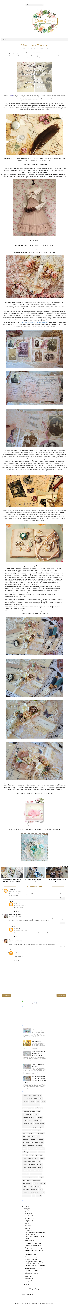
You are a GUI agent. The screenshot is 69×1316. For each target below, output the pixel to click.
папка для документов (29, 1161)
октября (28, 1216)
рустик (40, 1171)
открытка (35, 48)
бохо (38, 1101)
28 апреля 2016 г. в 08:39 (16, 942)
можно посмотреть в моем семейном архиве (33, 322)
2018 (25, 1204)
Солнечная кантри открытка (33, 1268)
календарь (31, 1130)
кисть (30, 1133)
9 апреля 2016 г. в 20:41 (15, 916)
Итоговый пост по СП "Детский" (35, 1266)
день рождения (27, 1114)
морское (34, 1149)
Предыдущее (61, 995)
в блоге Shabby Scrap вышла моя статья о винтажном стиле (26, 54)
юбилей (39, 1196)
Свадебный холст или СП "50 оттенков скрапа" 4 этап (12, 880)
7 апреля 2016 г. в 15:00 (15, 891)
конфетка (25, 1139)
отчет (36, 1158)
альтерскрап (32, 1095)
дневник (39, 1117)
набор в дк (26, 1152)
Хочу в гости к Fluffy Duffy (33, 1243)
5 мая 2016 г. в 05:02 (20, 954)
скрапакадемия (27, 1180)
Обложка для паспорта (32, 1273)
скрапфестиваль (27, 1183)
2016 (25, 1209)
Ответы (12, 901)
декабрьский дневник (29, 1111)
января (27, 1281)
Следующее (6, 995)
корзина (32, 1139)
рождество (33, 1171)
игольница (26, 1127)
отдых (24, 1158)
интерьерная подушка (37, 1127)
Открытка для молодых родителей (35, 1248)
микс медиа (39, 1145)
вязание (36, 1105)
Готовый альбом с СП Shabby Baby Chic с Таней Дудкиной (38, 1053)
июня (27, 1226)
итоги (24, 1130)
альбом (25, 1095)
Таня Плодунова (15, 915)
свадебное (26, 1174)
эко (33, 1196)
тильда (25, 1186)
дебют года (39, 1108)
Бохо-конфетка (36, 1041)
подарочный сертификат (35, 1164)
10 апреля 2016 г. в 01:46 (21, 930)
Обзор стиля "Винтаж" (32, 1270)
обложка (25, 1155)
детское (36, 1114)
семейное (39, 1174)
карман (25, 1133)
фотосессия (34, 1189)
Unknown (12, 890)
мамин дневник (39, 1142)
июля (27, 1223)
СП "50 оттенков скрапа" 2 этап (34, 880)
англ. (11, 96)
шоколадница (26, 1196)
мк (29, 1149)
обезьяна (41, 1152)
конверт (37, 1136)
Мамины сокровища (31, 1259)
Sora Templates (26, 1303)
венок (24, 1105)
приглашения (32, 1167)
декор (38, 1111)
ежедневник (37, 1120)
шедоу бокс (34, 1193)
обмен (31, 1155)
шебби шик (26, 1193)
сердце (41, 1177)
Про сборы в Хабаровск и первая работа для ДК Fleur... (35, 1233)
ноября (27, 1213)
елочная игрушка (27, 1123)
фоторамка (26, 1189)
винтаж (30, 48)
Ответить (62, 897)
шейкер (42, 1193)
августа (27, 1221)
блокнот (32, 1101)
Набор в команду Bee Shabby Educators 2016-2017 (34, 1262)
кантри (38, 1130)
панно (42, 1158)
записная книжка (39, 1123)
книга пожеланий (39, 1133)
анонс (40, 1095)
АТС (24, 1098)
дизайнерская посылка (29, 1117)
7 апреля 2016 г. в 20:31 (21, 905)
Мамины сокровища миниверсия (35, 1257)
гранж (32, 1108)
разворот (25, 1171)
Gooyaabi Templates (48, 1303)
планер (25, 1164)
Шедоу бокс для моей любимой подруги (34, 1237)
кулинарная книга (28, 1142)
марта (27, 1276)
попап (24, 1167)
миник (24, 1149)
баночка (29, 1098)
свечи (32, 1174)
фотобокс (37, 1186)
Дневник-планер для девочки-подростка (34, 1251)
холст (41, 1189)
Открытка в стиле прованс (33, 1245)
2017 (25, 1206)
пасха (38, 1161)
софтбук (36, 1183)
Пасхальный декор (30, 1254)
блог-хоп (25, 1101)
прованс (40, 1167)
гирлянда (25, 1108)
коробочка (40, 1139)
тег (44, 1183)
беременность (38, 1098)
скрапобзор (42, 48)
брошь (43, 1101)
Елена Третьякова (15, 940)
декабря (27, 1211)
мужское (41, 1149)
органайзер (39, 1155)
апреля (27, 1230)
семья (35, 1177)
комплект (30, 1136)
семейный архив (27, 1177)
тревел (30, 1186)
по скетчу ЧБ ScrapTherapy (44, 793)
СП (47, 48)
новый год (33, 1152)
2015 (25, 1284)
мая (26, 1228)
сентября (28, 1218)
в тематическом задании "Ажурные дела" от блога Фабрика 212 (41, 829)
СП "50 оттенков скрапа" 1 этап (57, 880)
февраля (28, 1278)
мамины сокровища (28, 1145)
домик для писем (27, 1120)
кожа (24, 1136)
